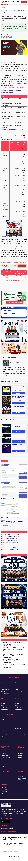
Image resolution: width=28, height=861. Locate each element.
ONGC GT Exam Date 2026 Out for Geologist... (11, 498)
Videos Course (4, 791)
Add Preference (21, 265)
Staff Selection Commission (21, 753)
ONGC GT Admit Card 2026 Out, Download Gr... (11, 480)
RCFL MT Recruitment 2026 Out (12, 544)
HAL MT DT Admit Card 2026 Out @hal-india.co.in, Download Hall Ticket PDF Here (14, 655)
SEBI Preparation (5, 755)
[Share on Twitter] (11, 37)
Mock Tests (3, 787)
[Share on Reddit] (6, 37)
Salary (16, 689)
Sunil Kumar (4, 34)
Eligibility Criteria (4, 707)
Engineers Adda (4, 734)
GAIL (3, 719)
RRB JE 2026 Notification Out (10, 310)
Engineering (20, 761)
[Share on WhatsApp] (2, 37)
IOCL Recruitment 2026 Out (11, 538)
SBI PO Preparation (5, 750)
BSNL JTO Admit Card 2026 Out (12, 534)
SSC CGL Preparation (3, 760)
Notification (3, 685)
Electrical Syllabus (5, 693)
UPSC (19, 764)
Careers (22, 779)
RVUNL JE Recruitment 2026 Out (12, 546)
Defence (19, 759)
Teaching (20, 757)
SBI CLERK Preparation (3, 753)
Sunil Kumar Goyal (14, 362)
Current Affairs (24, 734)
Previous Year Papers (19, 691)
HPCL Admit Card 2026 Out (11, 540)
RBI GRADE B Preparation (4, 766)
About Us (20, 774)
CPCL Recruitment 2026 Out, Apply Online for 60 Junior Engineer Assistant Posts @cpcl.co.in (13, 660)
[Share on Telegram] (4, 37)
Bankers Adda (18, 730)
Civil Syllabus (4, 691)
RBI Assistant (4, 763)
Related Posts (4, 461)
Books (2, 795)
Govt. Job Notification (11, 10)
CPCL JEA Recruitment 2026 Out (12, 536)
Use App (24, 2)
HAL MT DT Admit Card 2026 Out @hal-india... (11, 517)
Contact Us (20, 776)
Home (2, 10)
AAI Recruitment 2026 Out (10, 313)
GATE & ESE (4, 774)
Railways (20, 755)
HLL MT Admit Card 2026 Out (11, 542)
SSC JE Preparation (5, 757)
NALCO (4, 721)
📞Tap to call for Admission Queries (14, 302)
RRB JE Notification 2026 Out (11, 549)
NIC (3, 717)
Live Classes (4, 789)
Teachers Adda (18, 728)
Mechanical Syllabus (5, 689)
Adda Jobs (3, 736)
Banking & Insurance (22, 750)
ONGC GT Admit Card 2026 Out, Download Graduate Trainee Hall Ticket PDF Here (14, 643)
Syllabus (3, 687)
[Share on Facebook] (9, 37)
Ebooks (2, 793)
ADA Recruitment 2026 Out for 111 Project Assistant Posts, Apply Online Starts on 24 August (14, 665)
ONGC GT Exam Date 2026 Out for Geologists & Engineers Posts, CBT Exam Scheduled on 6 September (13, 649)
